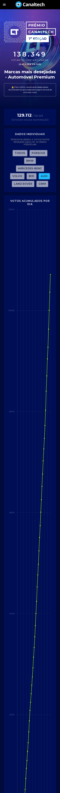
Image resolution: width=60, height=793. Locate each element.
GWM (42, 183)
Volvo (17, 176)
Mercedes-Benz (30, 168)
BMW (30, 160)
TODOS (20, 153)
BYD (31, 176)
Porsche (38, 153)
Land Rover (23, 183)
